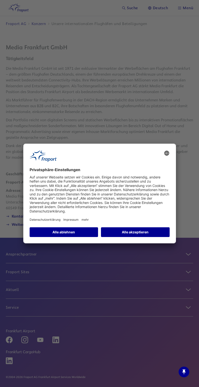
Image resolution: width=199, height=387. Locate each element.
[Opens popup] (184, 372)
